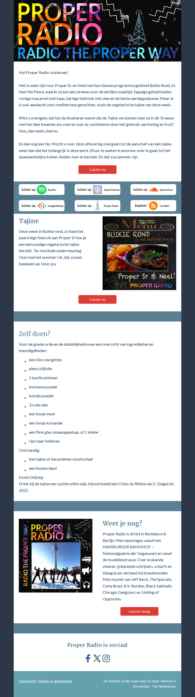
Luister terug (139, 611)
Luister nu (98, 169)
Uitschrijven (27, 681)
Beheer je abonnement (55, 681)
